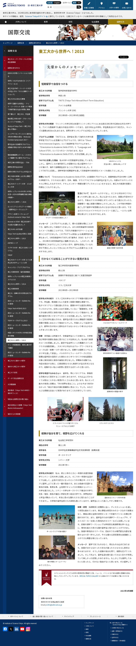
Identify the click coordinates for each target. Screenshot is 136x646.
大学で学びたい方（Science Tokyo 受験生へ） (120, 624)
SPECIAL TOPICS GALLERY (89, 576)
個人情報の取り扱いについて (43, 616)
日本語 (49, 2)
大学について (90, 626)
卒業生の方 (115, 634)
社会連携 (88, 636)
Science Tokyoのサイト (35, 16)
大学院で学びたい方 (118, 628)
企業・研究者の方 (117, 631)
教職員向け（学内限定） (119, 641)
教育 (87, 629)
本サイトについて (16, 616)
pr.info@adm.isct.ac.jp (53, 605)
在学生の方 (115, 637)
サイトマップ (69, 616)
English (57, 2)
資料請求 (121, 616)
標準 (74, 2)
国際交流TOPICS (35, 43)
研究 (87, 632)
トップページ (7, 43)
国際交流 (21, 43)
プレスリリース (95, 616)
